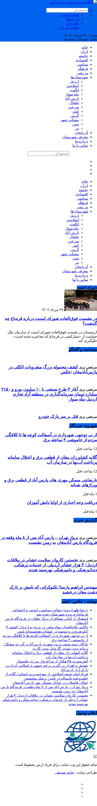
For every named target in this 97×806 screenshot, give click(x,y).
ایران (84, 51)
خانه (85, 47)
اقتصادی (81, 60)
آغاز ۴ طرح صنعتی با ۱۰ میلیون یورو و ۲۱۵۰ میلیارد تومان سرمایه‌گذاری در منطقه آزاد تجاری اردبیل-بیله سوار (49, 394)
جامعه (83, 56)
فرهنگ (83, 69)
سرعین (73, 107)
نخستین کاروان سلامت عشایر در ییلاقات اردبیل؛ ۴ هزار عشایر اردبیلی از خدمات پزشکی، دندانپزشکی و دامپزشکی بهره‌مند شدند (52, 565)
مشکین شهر (69, 120)
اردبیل (74, 81)
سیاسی (82, 64)
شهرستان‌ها (79, 77)
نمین (75, 124)
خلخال (74, 103)
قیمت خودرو (69, 15)
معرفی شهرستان (75, 137)
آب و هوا (73, 19)
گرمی (74, 115)
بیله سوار (72, 94)
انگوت (74, 90)
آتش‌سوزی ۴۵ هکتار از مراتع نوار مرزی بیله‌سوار (52, 661)
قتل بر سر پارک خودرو (58, 416)
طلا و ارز (72, 23)
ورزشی (82, 73)
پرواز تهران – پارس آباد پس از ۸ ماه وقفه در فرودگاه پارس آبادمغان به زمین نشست (49, 540)
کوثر (75, 111)
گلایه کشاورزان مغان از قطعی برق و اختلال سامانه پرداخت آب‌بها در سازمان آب (52, 460)
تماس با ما (80, 145)
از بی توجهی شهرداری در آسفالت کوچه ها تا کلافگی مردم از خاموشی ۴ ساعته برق (51, 437)
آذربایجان (81, 133)
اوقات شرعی (69, 27)
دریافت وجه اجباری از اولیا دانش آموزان (62, 502)
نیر (77, 128)
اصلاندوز (72, 86)
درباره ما (81, 141)
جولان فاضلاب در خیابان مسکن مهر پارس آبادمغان (50, 682)
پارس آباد (72, 98)
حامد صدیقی (65, 772)
